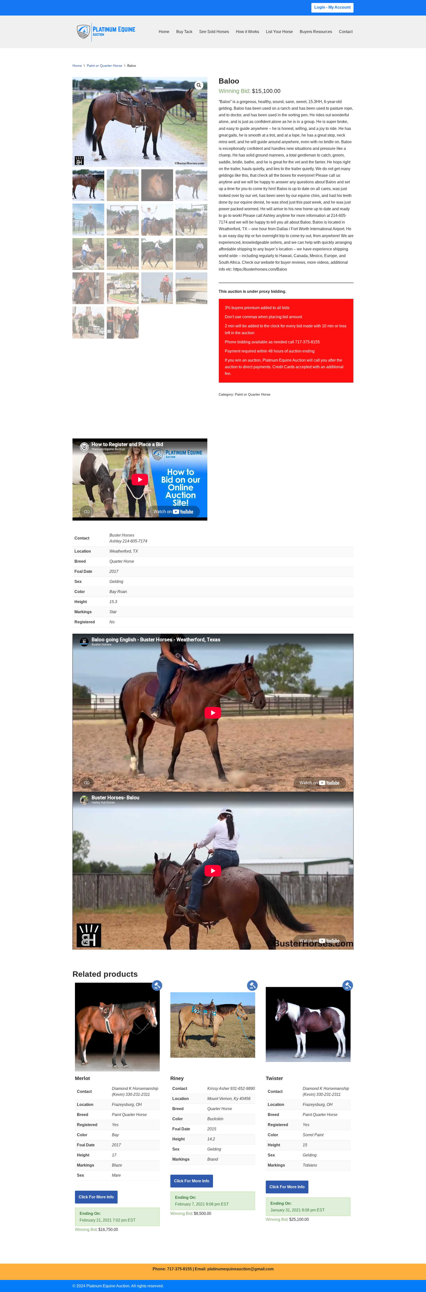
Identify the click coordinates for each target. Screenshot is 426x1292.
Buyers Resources (316, 32)
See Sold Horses (214, 32)
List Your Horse (279, 32)
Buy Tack (184, 32)
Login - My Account (332, 7)
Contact (346, 32)
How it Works (247, 32)
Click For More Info (96, 1197)
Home (164, 32)
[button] (199, 85)
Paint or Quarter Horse (104, 66)
